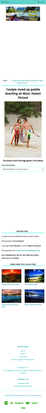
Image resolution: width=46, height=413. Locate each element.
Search (23, 351)
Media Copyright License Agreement (23, 359)
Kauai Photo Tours (23, 367)
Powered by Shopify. (35, 395)
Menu (6, 2)
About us (23, 354)
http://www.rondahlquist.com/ (28, 250)
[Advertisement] (23, 52)
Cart (42, 2)
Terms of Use (23, 357)
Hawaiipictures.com (22, 395)
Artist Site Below (8, 165)
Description (22, 231)
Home (5, 81)
